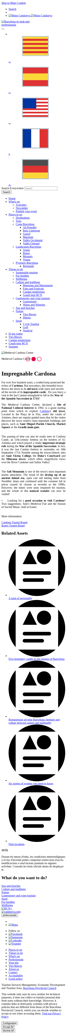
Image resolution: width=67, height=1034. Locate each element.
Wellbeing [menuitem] (21, 278)
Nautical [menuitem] (27, 330)
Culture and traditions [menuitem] (28, 282)
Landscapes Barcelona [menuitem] (28, 246)
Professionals (16, 959)
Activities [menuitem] (21, 204)
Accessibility (16, 975)
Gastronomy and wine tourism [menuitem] (33, 298)
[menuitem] (12, 198)
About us (14, 969)
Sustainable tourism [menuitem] (27, 272)
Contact (13, 972)
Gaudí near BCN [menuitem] (32, 295)
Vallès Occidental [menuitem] (33, 240)
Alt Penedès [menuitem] (29, 227)
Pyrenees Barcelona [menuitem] (27, 262)
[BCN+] (7, 908)
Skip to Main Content (13, 2)
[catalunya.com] (11, 911)
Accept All (8, 1027)
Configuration (9, 1023)
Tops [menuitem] (18, 220)
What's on (14, 956)
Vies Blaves (15, 965)
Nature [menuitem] (19, 311)
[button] (28, 359)
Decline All (8, 1030)
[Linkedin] (15, 940)
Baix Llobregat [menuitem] (31, 230)
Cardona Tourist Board (14, 522)
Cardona (44, 411)
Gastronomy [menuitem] (30, 301)
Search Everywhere (12, 188)
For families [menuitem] (22, 275)
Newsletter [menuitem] (22, 208)
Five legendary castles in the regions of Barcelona (36, 658)
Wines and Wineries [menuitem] (34, 304)
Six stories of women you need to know (31, 783)
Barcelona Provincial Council (39, 988)
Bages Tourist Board (13, 525)
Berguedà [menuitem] (28, 266)
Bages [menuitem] (26, 253)
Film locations (16, 844)
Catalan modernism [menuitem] (34, 291)
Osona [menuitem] (26, 259)
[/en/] (15, 21)
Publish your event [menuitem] (26, 211)
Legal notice (16, 978)
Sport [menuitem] (19, 320)
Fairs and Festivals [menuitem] (33, 288)
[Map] (30, 15)
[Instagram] (16, 937)
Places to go (15, 949)
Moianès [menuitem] (28, 256)
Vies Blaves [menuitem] (29, 314)
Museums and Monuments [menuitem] (38, 285)
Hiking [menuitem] (27, 317)
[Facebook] (16, 934)
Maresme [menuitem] (28, 237)
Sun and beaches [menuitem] (25, 307)
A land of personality (20, 598)
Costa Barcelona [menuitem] (25, 224)
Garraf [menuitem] (26, 233)
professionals (8, 24)
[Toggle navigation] (2, 29)
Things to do (16, 953)
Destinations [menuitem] (23, 217)
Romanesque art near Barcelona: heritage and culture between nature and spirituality (34, 721)
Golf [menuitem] (25, 327)
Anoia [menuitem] (26, 249)
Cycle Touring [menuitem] (31, 324)
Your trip (14, 962)
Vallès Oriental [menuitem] (31, 243)
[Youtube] (15, 943)
